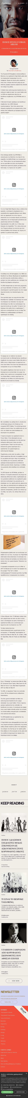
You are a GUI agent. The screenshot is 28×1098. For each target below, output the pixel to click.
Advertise (3, 1055)
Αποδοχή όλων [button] (7, 1092)
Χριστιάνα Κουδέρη (5, 866)
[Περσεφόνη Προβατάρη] (14, 63)
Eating (2, 1026)
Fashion (3, 835)
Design (3, 1032)
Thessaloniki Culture (6, 1012)
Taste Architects (5, 1018)
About (2, 1058)
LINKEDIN (23, 791)
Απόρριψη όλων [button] (21, 1092)
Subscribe (8, 1002)
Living (2, 1035)
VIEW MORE (15, 981)
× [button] (26, 1073)
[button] (14, 1095)
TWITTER (14, 791)
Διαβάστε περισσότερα (21, 1082)
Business (3, 1021)
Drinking (3, 1029)
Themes (3, 1044)
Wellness (3, 1041)
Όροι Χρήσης (4, 1061)
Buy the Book (21, 3)
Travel (2, 1038)
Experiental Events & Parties (9, 1052)
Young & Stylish (14, 69)
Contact (3, 1066)
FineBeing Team (4, 917)
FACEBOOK (5, 791)
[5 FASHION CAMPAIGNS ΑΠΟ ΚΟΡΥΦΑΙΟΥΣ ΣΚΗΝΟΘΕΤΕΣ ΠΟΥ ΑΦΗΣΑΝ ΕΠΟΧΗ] (14, 933)
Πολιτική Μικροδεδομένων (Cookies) (11, 1064)
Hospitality (4, 1024)
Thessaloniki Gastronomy (8, 1015)
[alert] (14, 1085)
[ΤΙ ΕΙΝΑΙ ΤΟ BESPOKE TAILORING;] (14, 883)
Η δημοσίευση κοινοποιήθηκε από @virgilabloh (14, 269)
